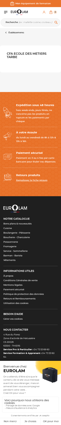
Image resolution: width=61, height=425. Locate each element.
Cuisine (7, 228)
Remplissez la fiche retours (31, 180)
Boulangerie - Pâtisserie (16, 233)
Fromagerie (9, 247)
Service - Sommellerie (15, 251)
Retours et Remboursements (19, 299)
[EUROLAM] (19, 12)
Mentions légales (13, 285)
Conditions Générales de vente (20, 280)
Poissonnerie (10, 242)
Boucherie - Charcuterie (16, 237)
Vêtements (9, 260)
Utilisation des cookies (15, 303)
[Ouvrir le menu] (7, 12)
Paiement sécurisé (13, 290)
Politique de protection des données (23, 294)
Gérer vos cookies (13, 319)
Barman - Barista (12, 256)
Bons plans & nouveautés (17, 224)
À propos (8, 276)
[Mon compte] (44, 12)
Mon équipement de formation (33, 4)
